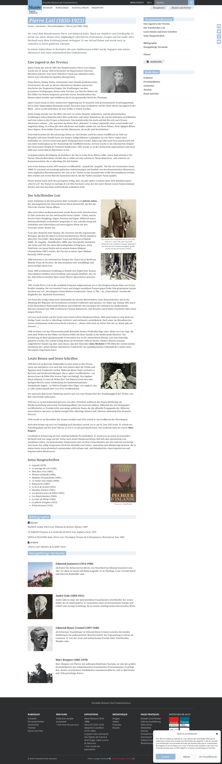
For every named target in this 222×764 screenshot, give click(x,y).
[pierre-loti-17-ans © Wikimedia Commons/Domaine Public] (118, 79)
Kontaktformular (149, 734)
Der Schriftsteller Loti (154, 27)
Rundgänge (62, 7)
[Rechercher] (191, 2)
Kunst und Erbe (151, 93)
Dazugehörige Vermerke (156, 47)
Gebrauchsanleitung (151, 721)
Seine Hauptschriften (154, 35)
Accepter (165, 756)
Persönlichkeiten (56, 26)
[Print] (218, 36)
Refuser (186, 756)
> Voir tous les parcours (67, 724)
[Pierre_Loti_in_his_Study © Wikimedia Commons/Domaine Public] (118, 375)
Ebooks (116, 727)
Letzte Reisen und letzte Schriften (160, 31)
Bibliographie (150, 43)
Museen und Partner (181, 7)
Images (116, 718)
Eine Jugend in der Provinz (157, 23)
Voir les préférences (208, 756)
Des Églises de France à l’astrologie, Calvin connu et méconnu (96, 740)
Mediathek (97, 7)
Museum (47, 7)
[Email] (218, 41)
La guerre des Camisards (96, 734)
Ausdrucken (156, 61)
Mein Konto (137, 2)
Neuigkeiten (159, 7)
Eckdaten (148, 77)
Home (31, 26)
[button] (217, 733)
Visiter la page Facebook (98, 758)
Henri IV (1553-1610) (94, 724)
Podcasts (117, 724)
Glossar (147, 54)
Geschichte (149, 85)
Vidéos (116, 721)
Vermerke (40, 26)
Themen (148, 89)
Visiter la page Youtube (122, 758)
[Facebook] (218, 26)
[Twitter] (218, 31)
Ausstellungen (80, 7)
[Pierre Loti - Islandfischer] (123, 483)
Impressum (146, 737)
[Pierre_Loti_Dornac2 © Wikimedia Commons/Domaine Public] (118, 266)
